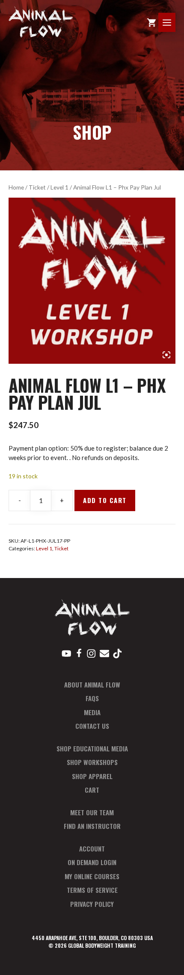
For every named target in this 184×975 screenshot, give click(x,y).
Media (92, 712)
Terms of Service (92, 889)
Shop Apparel (92, 776)
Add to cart (105, 500)
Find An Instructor (92, 826)
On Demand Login (92, 862)
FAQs (92, 698)
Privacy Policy (92, 904)
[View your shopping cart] (151, 22)
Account (92, 848)
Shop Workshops (92, 762)
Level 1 (59, 187)
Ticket (37, 187)
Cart (92, 789)
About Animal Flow (92, 684)
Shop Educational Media (92, 748)
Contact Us (92, 726)
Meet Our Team (92, 812)
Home (16, 187)
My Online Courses (92, 876)
